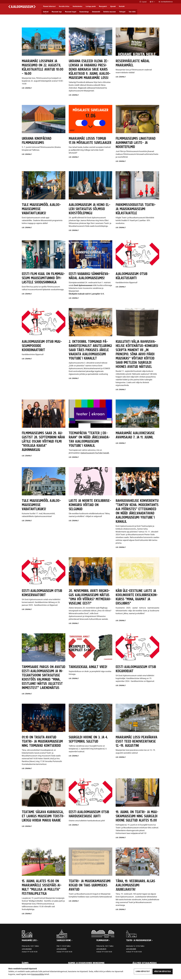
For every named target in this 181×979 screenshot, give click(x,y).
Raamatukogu (84, 12)
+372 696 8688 (131, 949)
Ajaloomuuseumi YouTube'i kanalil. (94, 453)
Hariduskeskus (77, 6)
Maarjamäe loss (29, 940)
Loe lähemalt (27, 88)
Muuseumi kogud (70, 12)
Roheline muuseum (109, 12)
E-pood (144, 2)
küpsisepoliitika (37, 974)
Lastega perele (91, 6)
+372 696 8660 (27, 949)
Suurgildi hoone (64, 940)
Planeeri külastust (49, 6)
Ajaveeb (113, 6)
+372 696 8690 (61, 949)
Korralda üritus (64, 6)
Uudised (45, 12)
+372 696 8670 (101, 949)
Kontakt (122, 6)
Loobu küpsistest (143, 971)
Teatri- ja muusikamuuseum (138, 940)
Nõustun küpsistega (162, 971)
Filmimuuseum (102, 940)
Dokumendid (96, 12)
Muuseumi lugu (57, 12)
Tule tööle (132, 12)
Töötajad (122, 12)
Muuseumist (103, 6)
